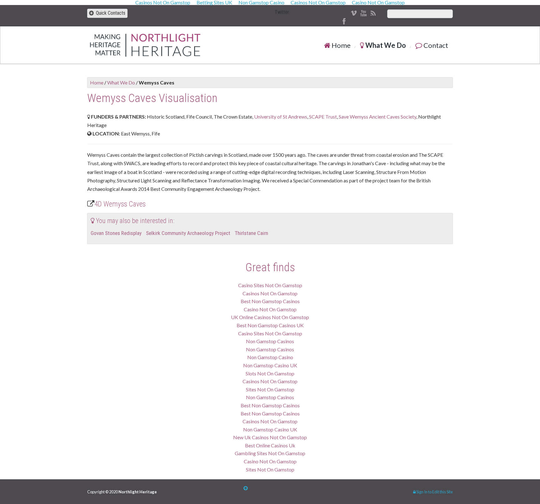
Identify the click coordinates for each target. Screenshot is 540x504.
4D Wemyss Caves (120, 204)
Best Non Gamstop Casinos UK (270, 325)
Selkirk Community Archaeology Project (188, 233)
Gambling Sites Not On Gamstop (270, 453)
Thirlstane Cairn (251, 233)
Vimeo (353, 13)
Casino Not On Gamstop (270, 309)
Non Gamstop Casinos (270, 341)
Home (340, 45)
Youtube (363, 13)
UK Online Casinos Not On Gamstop (270, 317)
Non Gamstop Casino (270, 357)
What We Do (385, 45)
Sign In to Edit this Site (434, 491)
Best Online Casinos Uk (270, 445)
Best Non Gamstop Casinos (270, 301)
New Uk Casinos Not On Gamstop (270, 437)
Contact (435, 45)
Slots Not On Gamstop (270, 373)
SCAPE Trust (323, 117)
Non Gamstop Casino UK (270, 365)
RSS (373, 13)
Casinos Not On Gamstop (270, 293)
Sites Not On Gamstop (270, 389)
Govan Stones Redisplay (116, 233)
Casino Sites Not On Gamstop (270, 285)
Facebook (344, 21)
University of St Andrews (280, 117)
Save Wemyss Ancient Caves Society (377, 117)
